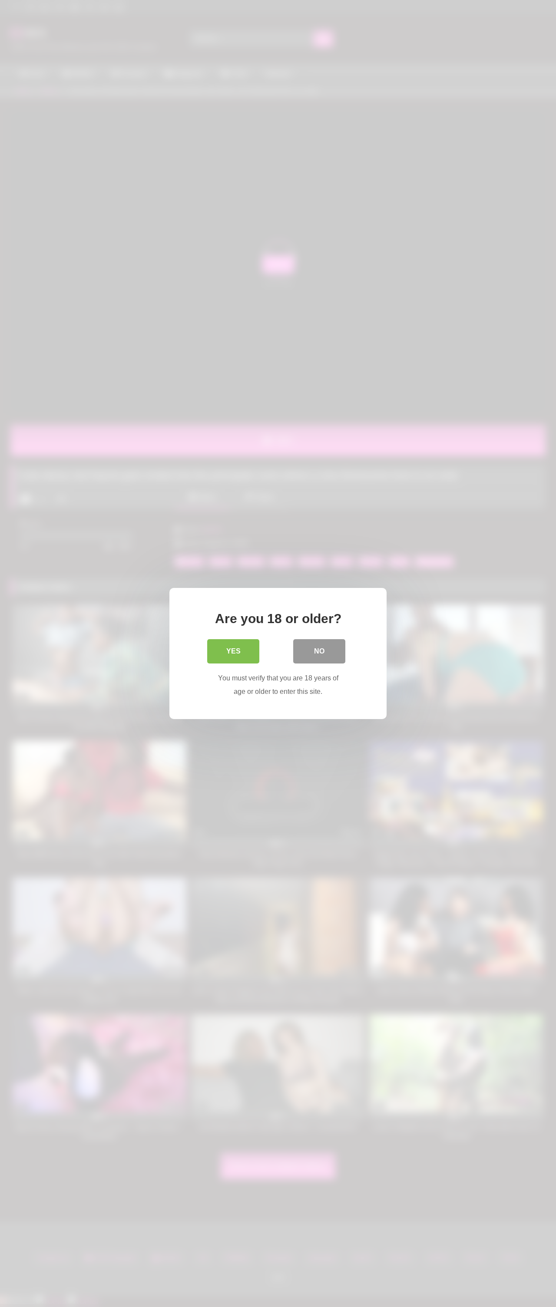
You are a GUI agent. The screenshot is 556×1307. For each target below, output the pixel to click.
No (319, 651)
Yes (233, 651)
